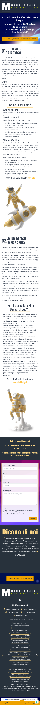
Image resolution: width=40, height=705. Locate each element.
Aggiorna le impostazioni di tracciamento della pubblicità (20, 686)
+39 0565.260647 (13, 612)
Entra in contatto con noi (20, 578)
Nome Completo (9, 465)
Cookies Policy (24, 684)
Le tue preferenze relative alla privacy (21, 699)
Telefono (6, 482)
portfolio (31, 177)
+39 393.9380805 (28, 612)
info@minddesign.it (29, 609)
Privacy (5, 508)
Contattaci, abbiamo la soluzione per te (20, 39)
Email (5, 474)
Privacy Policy (15, 684)
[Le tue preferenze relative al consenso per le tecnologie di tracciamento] (37, 702)
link (25, 512)
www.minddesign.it (20, 382)
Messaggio (7, 491)
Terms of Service (21, 690)
